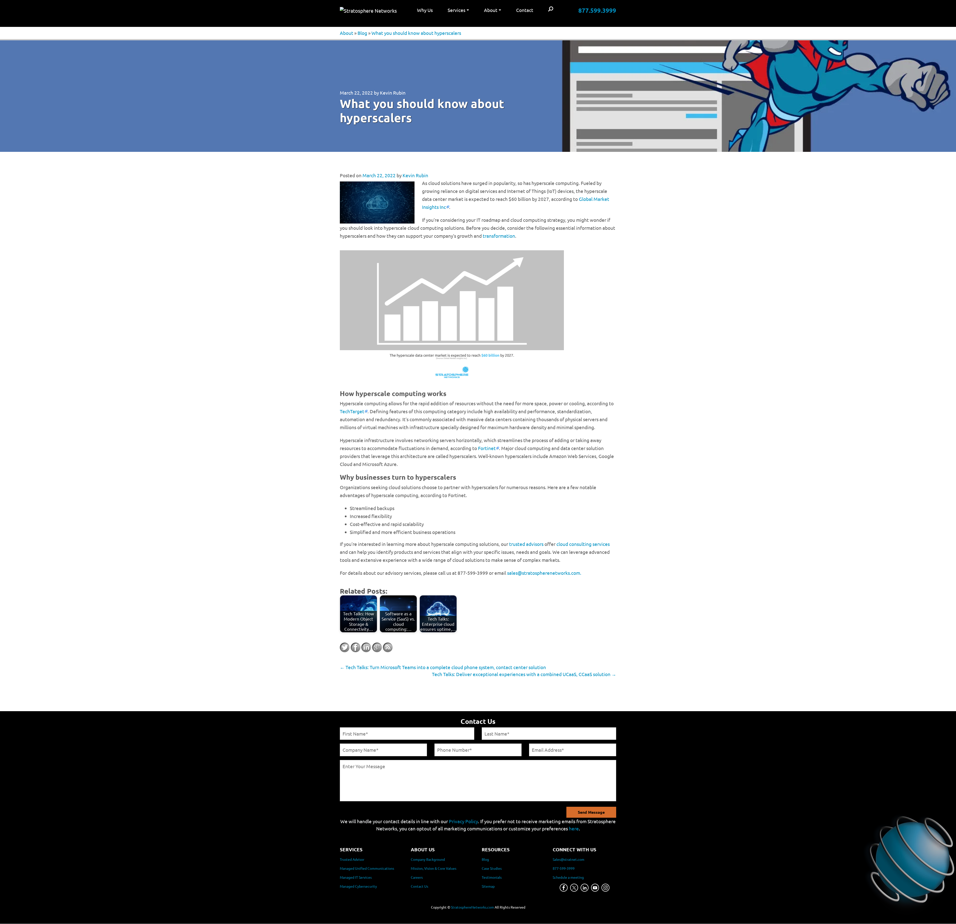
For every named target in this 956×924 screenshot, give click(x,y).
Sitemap (488, 886)
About (346, 33)
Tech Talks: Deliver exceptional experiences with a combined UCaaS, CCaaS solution (524, 674)
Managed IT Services (356, 877)
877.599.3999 (597, 10)
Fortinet (487, 448)
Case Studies (492, 868)
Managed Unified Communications (367, 868)
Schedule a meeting (568, 877)
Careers (417, 877)
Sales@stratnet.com (568, 859)
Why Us (425, 10)
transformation (499, 236)
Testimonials (492, 877)
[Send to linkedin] (366, 647)
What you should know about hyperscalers (416, 33)
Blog (362, 33)
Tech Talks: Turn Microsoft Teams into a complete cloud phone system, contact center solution (443, 667)
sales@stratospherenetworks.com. (544, 573)
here (574, 828)
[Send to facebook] (355, 647)
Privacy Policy (463, 821)
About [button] (490, 10)
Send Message (591, 812)
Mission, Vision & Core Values (433, 868)
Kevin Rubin (393, 93)
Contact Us (419, 886)
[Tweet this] (345, 647)
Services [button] (456, 10)
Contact (524, 10)
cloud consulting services (583, 544)
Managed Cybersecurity (358, 886)
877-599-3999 (564, 868)
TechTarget (352, 411)
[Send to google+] (377, 647)
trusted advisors (526, 544)
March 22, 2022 (356, 93)
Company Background (428, 859)
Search (550, 9)
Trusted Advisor (352, 859)
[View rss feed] (388, 647)
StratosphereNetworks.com (472, 907)
